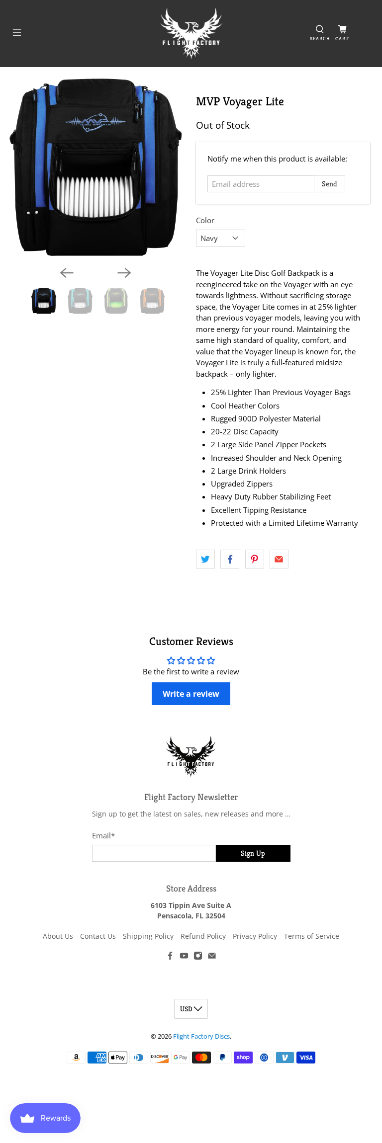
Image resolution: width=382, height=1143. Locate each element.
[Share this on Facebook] (229, 559)
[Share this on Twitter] (205, 559)
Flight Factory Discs (201, 1036)
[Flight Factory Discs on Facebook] (170, 957)
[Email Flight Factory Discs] (211, 957)
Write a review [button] (191, 693)
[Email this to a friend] (279, 559)
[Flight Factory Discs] (191, 33)
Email (103, 835)
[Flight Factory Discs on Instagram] (197, 957)
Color (205, 220)
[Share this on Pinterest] (254, 559)
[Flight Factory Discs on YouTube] (184, 957)
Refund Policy (203, 936)
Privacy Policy (255, 936)
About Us (58, 936)
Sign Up (253, 853)
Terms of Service (311, 936)
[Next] (124, 272)
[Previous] (66, 272)
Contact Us (98, 936)
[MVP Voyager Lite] (95, 167)
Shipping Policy (148, 936)
